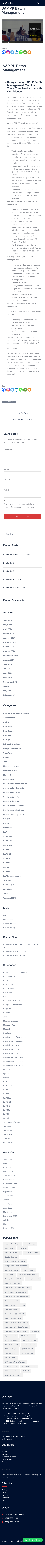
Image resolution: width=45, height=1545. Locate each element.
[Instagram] (8, 52)
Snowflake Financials (21, 419)
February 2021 (9, 695)
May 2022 (7, 677)
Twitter (4, 1492)
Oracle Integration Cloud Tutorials (16, 1327)
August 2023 (9, 660)
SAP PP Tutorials (9, 402)
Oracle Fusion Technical (13, 806)
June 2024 (8, 620)
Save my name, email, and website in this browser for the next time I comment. (21, 505)
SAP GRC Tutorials (11, 1349)
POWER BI (35, 1331)
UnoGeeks (7, 3)
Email (7, 480)
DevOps (6, 740)
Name (7, 469)
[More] (29, 52)
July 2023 (7, 664)
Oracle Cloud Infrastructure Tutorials (17, 1287)
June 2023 (8, 669)
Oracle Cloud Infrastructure (15, 784)
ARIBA (6, 722)
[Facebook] (4, 52)
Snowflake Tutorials (12, 1371)
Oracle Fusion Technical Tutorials (16, 1323)
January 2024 (9, 638)
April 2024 (7, 629)
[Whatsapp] (21, 52)
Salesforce (7, 828)
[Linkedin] (16, 52)
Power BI (7, 819)
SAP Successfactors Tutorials (15, 1362)
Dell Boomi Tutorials (31, 1253)
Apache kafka (9, 718)
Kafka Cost (23, 413)
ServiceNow (8, 885)
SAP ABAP (7, 836)
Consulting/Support (9, 1459)
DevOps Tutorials (11, 1257)
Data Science (8, 731)
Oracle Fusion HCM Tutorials (15, 1305)
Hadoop (6, 757)
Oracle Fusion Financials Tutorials (16, 1296)
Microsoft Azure (10, 770)
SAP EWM (7, 845)
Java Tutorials (10, 1274)
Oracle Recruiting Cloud (13, 814)
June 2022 (7, 673)
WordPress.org (9, 927)
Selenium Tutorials (11, 1366)
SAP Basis (7, 841)
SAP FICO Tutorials (29, 1344)
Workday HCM (9, 898)
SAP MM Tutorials (11, 1353)
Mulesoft (7, 775)
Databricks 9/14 (9, 563)
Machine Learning (11, 766)
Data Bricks (8, 726)
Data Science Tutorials (12, 1253)
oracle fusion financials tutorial (15, 1292)
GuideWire (7, 753)
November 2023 (10, 647)
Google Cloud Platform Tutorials (16, 1266)
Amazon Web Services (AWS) (16, 713)
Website (7, 490)
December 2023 (10, 642)
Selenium (7, 880)
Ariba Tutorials (30, 1244)
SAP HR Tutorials (27, 1349)
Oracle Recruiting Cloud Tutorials (16, 1331)
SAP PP (6, 867)
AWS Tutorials (10, 1248)
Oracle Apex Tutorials (12, 1283)
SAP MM (6, 863)
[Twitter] (12, 52)
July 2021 (7, 686)
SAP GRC (7, 854)
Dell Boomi (7, 735)
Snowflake (7, 889)
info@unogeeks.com (12, 1522)
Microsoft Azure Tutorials (13, 1279)
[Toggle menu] (42, 3)
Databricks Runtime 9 (12, 579)
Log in (5, 915)
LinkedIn (5, 1495)
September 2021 (10, 682)
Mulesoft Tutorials (33, 1279)
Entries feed (8, 919)
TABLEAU (26, 1371)
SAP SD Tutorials (10, 1358)
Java (5, 762)
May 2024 (7, 625)
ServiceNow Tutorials (29, 1366)
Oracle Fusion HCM (11, 792)
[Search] (38, 3)
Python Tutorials (10, 1336)
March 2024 (8, 633)
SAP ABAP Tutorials (11, 1340)
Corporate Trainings (9, 1457)
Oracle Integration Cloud (13, 810)
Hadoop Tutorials (29, 1270)
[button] (33, 1540)
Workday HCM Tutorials (13, 1375)
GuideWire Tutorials (11, 1270)
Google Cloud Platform (13, 748)
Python (6, 823)
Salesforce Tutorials (27, 1336)
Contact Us (6, 1462)
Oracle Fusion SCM (11, 801)
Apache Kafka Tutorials (13, 1244)
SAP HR (6, 858)
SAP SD (6, 871)
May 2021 (7, 691)
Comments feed (9, 923)
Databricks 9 (8, 571)
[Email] (25, 52)
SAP (5, 832)
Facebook (5, 1498)
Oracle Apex (8, 779)
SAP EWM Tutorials (11, 1344)
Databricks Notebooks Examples (16, 555)
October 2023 (9, 651)
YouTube (5, 1490)
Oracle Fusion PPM (11, 797)
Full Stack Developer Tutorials (15, 1261)
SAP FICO (7, 850)
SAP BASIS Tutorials (29, 1340)
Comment (8, 450)
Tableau (6, 893)
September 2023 (10, 655)
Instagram (5, 1500)
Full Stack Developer (12, 744)
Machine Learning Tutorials (28, 1274)
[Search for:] (19, 534)
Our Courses (6, 1454)
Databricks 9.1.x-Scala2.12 (14, 587)
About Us (5, 1451)
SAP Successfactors (12, 876)
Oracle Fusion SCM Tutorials (14, 1314)
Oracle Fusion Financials (13, 788)
